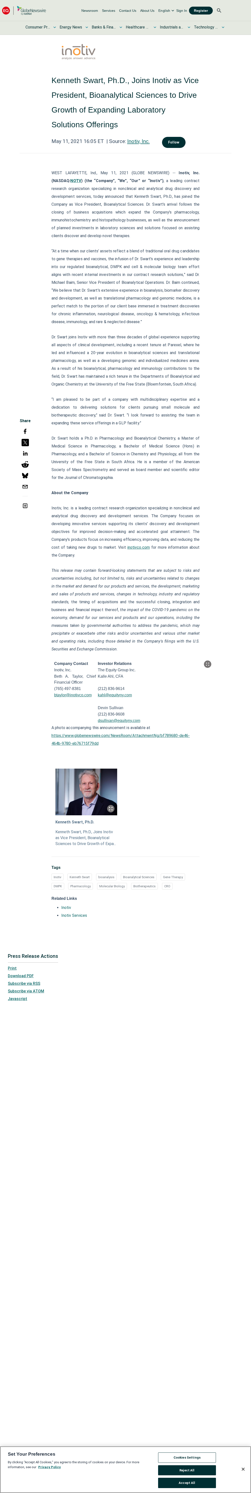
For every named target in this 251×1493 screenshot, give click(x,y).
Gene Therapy (173, 877)
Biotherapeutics (144, 886)
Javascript (17, 998)
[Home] (24, 10)
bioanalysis (106, 877)
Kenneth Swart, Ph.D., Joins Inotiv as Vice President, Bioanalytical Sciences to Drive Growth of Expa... (85, 838)
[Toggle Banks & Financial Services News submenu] (120, 27)
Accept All (187, 1483)
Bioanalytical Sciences (138, 877)
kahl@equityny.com (115, 695)
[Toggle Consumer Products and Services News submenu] (54, 27)
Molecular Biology (112, 886)
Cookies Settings (187, 1457)
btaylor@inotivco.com (73, 695)
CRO (167, 886)
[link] (89, 10)
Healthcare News (138, 27)
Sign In (181, 11)
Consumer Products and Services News (37, 27)
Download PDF (21, 976)
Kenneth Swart (80, 877)
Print (12, 968)
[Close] (243, 1469)
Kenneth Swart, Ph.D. (74, 822)
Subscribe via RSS (24, 983)
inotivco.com (138, 547)
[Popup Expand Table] (207, 664)
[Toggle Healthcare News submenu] (154, 27)
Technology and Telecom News (206, 27)
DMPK (58, 886)
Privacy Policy (49, 1467)
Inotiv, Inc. (138, 141)
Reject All (186, 1470)
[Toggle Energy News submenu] (86, 27)
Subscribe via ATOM (26, 991)
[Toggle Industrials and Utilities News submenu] (189, 27)
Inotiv (57, 877)
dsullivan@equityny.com (119, 720)
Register (201, 11)
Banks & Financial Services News (104, 27)
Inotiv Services (74, 915)
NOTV (75, 180)
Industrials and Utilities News (172, 27)
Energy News (71, 27)
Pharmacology (80, 886)
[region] (125, 1469)
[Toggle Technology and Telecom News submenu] (223, 27)
